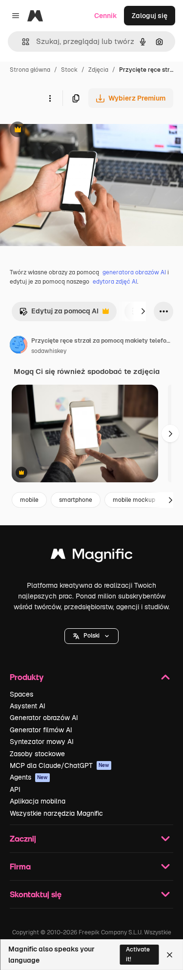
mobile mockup (134, 500)
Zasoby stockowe (37, 753)
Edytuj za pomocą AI (59, 314)
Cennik (105, 15)
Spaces (21, 694)
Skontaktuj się (35, 894)
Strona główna (30, 70)
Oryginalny (67, 130)
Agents (29, 777)
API (15, 789)
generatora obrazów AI (134, 272)
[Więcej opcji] (50, 98)
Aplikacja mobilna (37, 801)
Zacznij (23, 838)
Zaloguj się (149, 15)
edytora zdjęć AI (115, 282)
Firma (20, 866)
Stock (69, 70)
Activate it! (138, 954)
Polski (91, 636)
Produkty (26, 677)
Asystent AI (27, 706)
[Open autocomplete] (21, 41)
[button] (91, 636)
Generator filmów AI (41, 729)
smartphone (75, 500)
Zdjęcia (98, 70)
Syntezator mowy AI (42, 741)
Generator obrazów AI (44, 717)
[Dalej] (143, 311)
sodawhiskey (48, 351)
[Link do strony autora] (18, 346)
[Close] (169, 955)
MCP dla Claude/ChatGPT (59, 765)
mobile (29, 500)
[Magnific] (92, 556)
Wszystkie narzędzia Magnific (56, 813)
